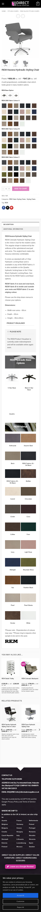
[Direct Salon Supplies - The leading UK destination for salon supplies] (20, 4)
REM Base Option (8, 90)
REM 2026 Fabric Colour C (10, 157)
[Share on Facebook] (3, 208)
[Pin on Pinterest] (11, 208)
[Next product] (18, 16)
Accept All (20, 895)
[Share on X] (7, 208)
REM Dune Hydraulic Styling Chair (28, 725)
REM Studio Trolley (8, 678)
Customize (20, 901)
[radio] (4, 95)
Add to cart (20, 189)
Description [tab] (8, 224)
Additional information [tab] (13, 229)
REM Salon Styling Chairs (29, 11)
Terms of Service (29, 802)
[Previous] (5, 39)
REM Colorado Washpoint (30, 678)
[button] (3, 3)
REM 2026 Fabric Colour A (10, 100)
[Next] (36, 39)
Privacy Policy (13, 802)
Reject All (20, 907)
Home (4, 11)
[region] (20, 893)
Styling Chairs (13, 11)
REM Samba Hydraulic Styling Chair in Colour (9, 725)
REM (6, 203)
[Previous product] (23, 16)
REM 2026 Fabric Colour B (10, 129)
